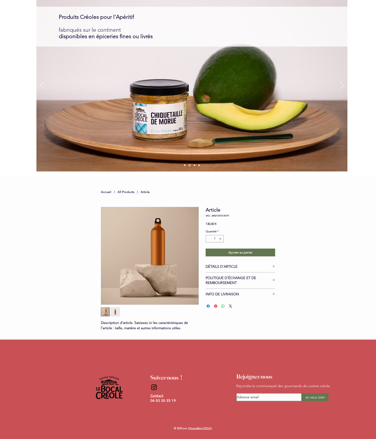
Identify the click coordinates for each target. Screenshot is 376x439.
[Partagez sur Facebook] (208, 306)
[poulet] (184, 165)
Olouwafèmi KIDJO (200, 428)
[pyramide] (199, 165)
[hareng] (194, 165)
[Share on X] (230, 306)
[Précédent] (42, 85)
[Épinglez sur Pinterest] (215, 306)
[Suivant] (342, 85)
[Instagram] (154, 387)
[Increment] (220, 238)
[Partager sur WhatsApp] (223, 306)
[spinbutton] (214, 238)
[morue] (190, 165)
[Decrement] (208, 238)
